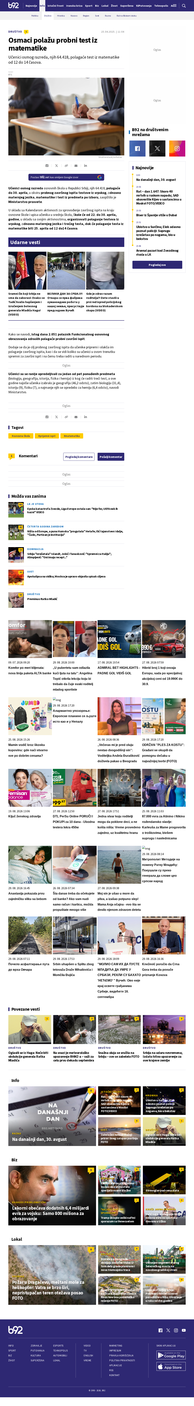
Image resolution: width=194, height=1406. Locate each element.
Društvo (15, 31)
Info (11, 1345)
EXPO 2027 (108, 1178)
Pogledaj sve (157, 265)
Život (11, 1360)
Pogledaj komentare (79, 457)
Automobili (60, 1355)
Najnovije (31, 5)
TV (85, 1350)
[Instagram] (177, 148)
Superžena (37, 1360)
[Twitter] (157, 148)
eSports (58, 1345)
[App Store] (171, 1367)
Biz (10, 1355)
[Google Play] (171, 1355)
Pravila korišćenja (121, 1355)
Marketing (115, 1345)
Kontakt (114, 1375)
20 (21, 572)
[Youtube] (184, 1330)
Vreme (88, 1360)
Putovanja (37, 1350)
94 (21, 594)
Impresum (115, 1350)
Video (87, 1345)
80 (21, 527)
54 (21, 549)
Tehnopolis (60, 1350)
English (88, 1355)
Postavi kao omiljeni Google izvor (54, 177)
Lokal (56, 1360)
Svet (30, 571)
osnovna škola (21, 436)
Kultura (36, 1355)
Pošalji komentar (111, 457)
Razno (16, 1133)
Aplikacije (115, 1365)
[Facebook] (137, 148)
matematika (72, 436)
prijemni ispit (47, 436)
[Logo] (13, 5)
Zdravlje (36, 1345)
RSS (111, 1370)
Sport (12, 1350)
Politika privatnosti (122, 1360)
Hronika (152, 1095)
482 (20, 504)
